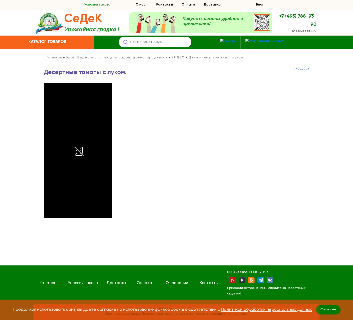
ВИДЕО (178, 57)
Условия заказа (97, 4)
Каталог (47, 283)
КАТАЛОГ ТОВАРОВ (47, 42)
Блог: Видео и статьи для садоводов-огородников (117, 57)
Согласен (328, 309)
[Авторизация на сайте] (264, 41)
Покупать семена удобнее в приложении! (212, 21)
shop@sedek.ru (304, 31)
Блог (260, 4)
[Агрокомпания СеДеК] (49, 23)
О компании (176, 283)
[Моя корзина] (228, 41)
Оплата (188, 4)
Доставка (212, 4)
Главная (54, 57)
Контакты (164, 4)
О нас (141, 4)
